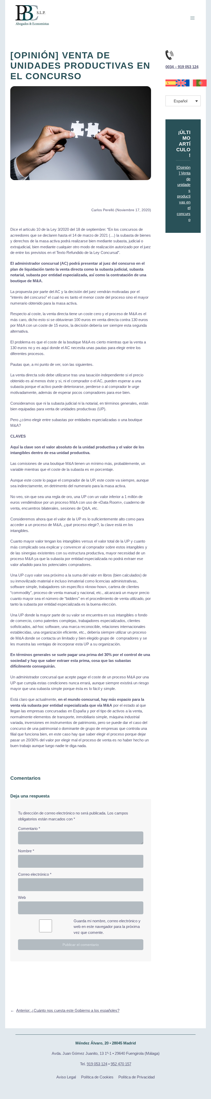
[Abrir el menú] (192, 18)
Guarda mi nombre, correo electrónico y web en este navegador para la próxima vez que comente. (107, 927)
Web (22, 898)
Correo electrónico (34, 874)
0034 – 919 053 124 (181, 67)
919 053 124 (97, 1064)
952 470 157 (121, 1064)
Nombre (26, 851)
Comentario (29, 829)
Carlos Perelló (102, 210)
